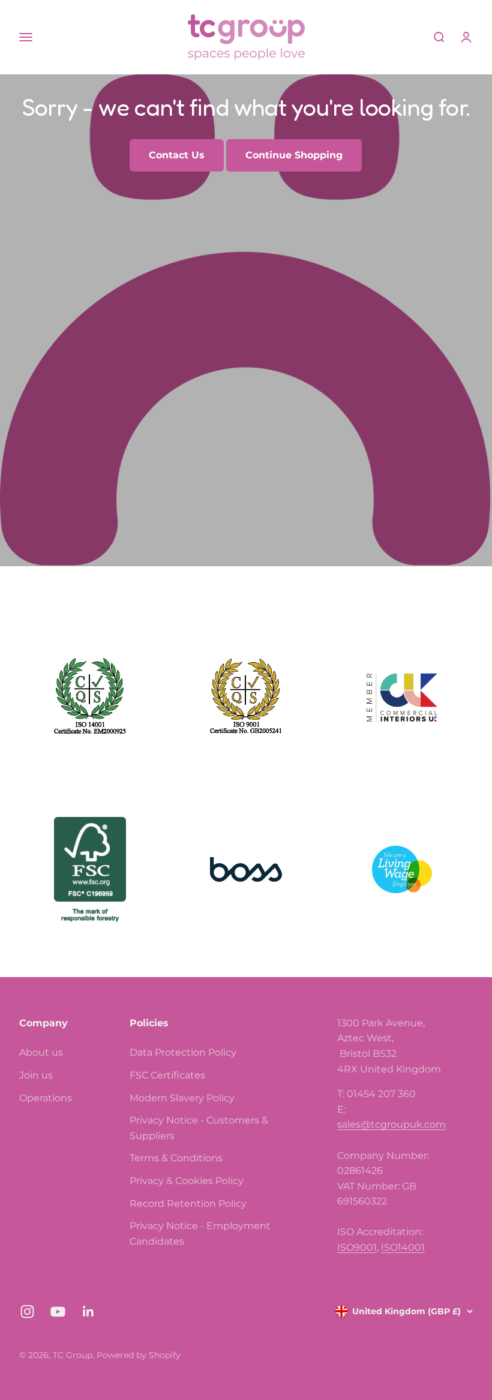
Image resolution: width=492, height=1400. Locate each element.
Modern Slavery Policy (182, 1098)
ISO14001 (403, 1247)
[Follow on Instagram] (27, 1311)
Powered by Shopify (139, 1355)
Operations (45, 1098)
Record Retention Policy (188, 1203)
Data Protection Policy (183, 1052)
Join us (36, 1075)
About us (41, 1052)
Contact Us (177, 155)
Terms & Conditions (176, 1158)
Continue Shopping (294, 155)
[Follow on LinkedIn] (88, 1311)
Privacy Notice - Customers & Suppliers (199, 1127)
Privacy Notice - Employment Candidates (200, 1233)
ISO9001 (357, 1247)
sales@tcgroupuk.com (391, 1124)
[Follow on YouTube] (58, 1311)
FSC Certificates (167, 1075)
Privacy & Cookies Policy (187, 1180)
